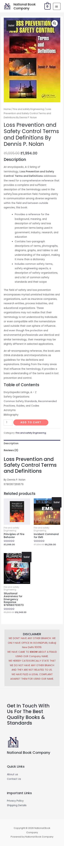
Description (11, 443)
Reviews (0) (11, 450)
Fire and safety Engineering (28, 109)
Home (7, 109)
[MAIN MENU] (56, 6)
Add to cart (30, 422)
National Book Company (25, 6)
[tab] (32, 443)
